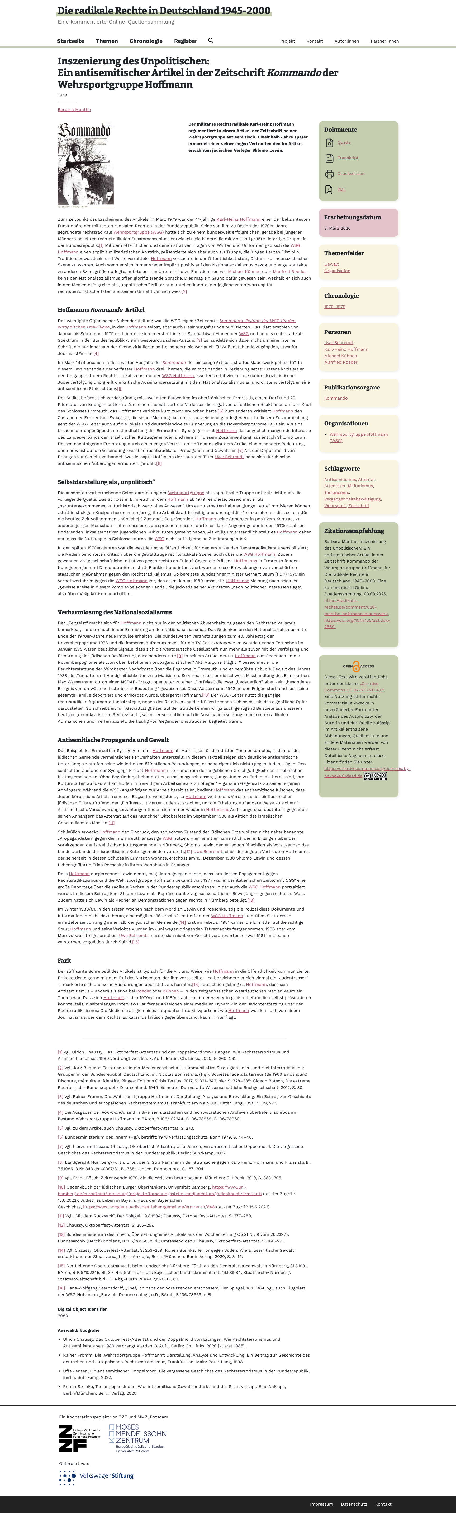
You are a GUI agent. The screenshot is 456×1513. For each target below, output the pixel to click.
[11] (111, 822)
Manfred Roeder (289, 271)
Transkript (348, 157)
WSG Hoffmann (178, 375)
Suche (211, 40)
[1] (101, 245)
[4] (96, 353)
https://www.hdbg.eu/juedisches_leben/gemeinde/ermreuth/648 (149, 1206)
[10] (206, 695)
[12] (188, 851)
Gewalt (331, 264)
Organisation (337, 270)
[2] (184, 291)
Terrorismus (336, 492)
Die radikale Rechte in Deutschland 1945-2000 (164, 11)
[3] (199, 340)
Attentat (366, 479)
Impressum (321, 1504)
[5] (120, 388)
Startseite (70, 41)
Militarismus (360, 485)
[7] (240, 450)
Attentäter (334, 485)
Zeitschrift (358, 505)
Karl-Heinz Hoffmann (239, 219)
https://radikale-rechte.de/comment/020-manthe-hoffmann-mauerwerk (356, 607)
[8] (159, 463)
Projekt (287, 41)
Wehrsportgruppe (186, 492)
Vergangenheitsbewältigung (352, 499)
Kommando (336, 398)
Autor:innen (347, 41)
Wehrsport (335, 505)
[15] (135, 941)
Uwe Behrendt (229, 456)
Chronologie (146, 41)
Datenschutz (354, 1504)
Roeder (143, 991)
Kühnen (171, 991)
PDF (342, 189)
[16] (196, 984)
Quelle (344, 142)
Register (185, 41)
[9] (180, 655)
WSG (244, 333)
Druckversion (351, 173)
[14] (182, 922)
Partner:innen (385, 41)
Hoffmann (161, 258)
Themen (107, 41)
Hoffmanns (245, 560)
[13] (250, 900)
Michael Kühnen (244, 271)
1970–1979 (334, 306)
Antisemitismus (340, 479)
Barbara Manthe (74, 109)
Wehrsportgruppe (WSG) (138, 232)
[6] (221, 411)
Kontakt (315, 41)
